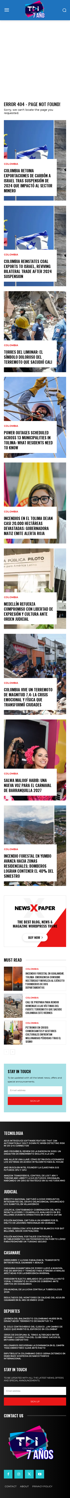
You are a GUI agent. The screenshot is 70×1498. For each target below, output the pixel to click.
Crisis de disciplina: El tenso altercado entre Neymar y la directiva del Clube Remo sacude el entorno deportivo (32, 1337)
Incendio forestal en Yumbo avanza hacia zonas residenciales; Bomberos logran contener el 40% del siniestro (29, 866)
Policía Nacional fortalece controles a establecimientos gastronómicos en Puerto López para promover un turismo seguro (35, 1239)
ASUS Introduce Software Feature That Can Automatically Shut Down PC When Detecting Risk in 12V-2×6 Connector (34, 1143)
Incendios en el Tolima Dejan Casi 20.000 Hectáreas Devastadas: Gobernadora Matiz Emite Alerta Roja (28, 525)
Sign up (35, 1100)
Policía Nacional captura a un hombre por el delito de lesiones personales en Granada (31, 1221)
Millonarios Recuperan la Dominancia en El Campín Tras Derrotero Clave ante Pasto (34, 1346)
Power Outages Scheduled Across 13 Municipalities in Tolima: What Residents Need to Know (28, 440)
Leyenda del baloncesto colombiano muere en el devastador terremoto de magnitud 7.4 (33, 1319)
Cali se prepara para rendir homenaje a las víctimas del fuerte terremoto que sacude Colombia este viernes (43, 1007)
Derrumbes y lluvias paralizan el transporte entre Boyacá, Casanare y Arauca (32, 1261)
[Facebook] (8, 1474)
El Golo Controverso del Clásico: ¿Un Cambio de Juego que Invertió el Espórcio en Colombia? (33, 1328)
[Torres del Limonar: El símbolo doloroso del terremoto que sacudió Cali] (35, 331)
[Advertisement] (35, 57)
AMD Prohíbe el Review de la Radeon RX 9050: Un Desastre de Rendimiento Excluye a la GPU (32, 1152)
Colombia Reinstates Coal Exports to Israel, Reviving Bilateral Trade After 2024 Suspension (28, 268)
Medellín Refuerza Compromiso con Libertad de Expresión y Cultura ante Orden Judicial (28, 611)
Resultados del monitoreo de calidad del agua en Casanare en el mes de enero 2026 (34, 1298)
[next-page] (12, 1051)
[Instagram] (18, 1474)
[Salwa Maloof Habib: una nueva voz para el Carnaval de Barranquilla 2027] (35, 760)
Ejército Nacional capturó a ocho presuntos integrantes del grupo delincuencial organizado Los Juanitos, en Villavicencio (34, 1202)
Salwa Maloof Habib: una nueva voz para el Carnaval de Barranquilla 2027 (28, 785)
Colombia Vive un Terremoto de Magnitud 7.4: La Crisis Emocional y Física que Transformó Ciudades (28, 697)
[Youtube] (40, 1474)
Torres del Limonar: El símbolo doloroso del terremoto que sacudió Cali (28, 357)
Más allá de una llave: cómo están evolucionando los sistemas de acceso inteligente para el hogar (34, 1160)
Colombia (11, 164)
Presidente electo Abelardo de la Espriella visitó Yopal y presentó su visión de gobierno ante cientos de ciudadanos (34, 1281)
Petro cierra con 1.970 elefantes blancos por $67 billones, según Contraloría (34, 1229)
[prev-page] (6, 1051)
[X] (29, 1474)
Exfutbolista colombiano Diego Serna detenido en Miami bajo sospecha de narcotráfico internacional (34, 1356)
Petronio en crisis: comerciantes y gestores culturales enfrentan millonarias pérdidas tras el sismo (43, 1034)
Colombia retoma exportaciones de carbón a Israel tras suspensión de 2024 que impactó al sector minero (28, 181)
